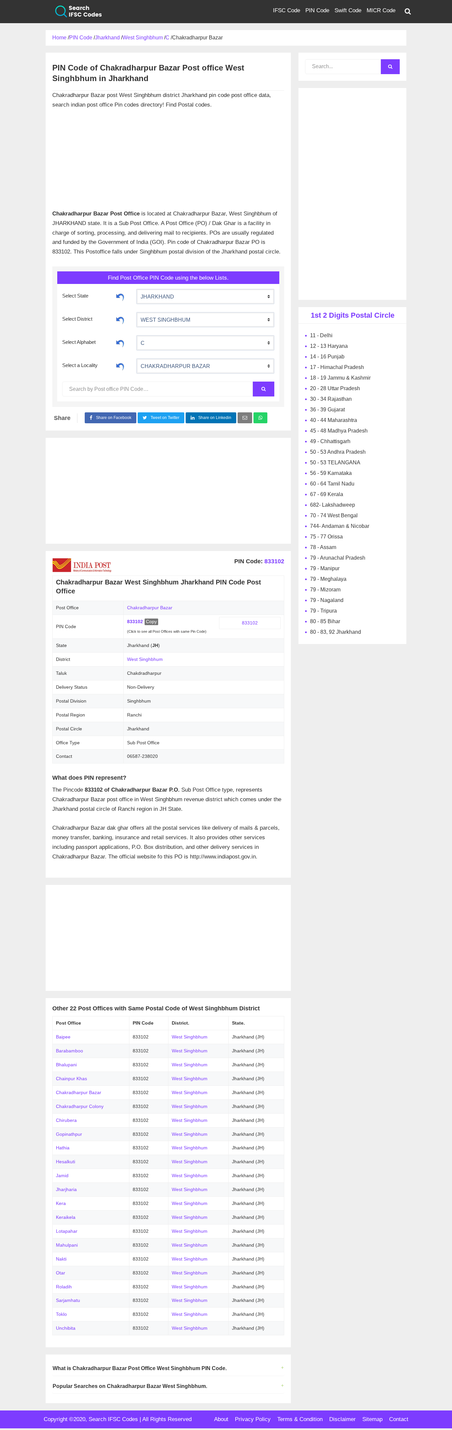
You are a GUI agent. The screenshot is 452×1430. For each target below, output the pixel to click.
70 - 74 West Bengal (334, 515)
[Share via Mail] (245, 417)
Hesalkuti (65, 1161)
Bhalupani (66, 1064)
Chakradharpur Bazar (78, 1092)
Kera (61, 1203)
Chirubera (66, 1120)
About (221, 1419)
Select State (75, 296)
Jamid (62, 1175)
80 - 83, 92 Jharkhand (335, 632)
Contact (398, 1419)
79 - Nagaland (326, 600)
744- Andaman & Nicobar (339, 526)
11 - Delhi (321, 335)
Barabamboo (69, 1050)
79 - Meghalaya (328, 579)
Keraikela (65, 1217)
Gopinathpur (69, 1134)
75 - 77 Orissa (326, 536)
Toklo (61, 1314)
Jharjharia (66, 1189)
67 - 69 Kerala (326, 494)
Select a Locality (80, 365)
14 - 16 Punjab (327, 356)
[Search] (263, 389)
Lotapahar (66, 1231)
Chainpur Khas (71, 1078)
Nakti (61, 1259)
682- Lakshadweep (332, 505)
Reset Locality (120, 366)
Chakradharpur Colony (80, 1106)
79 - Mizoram (325, 589)
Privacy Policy (253, 1419)
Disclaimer (342, 1419)
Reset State (120, 296)
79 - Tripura (323, 611)
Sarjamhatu (68, 1300)
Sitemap (372, 1419)
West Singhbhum (145, 659)
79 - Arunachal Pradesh (337, 558)
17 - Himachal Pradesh (337, 367)
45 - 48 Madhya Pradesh (339, 431)
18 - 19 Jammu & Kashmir (340, 378)
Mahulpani (67, 1245)
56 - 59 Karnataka (331, 473)
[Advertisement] (168, 156)
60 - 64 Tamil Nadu (332, 483)
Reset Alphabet (120, 342)
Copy (151, 621)
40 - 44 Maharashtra (333, 420)
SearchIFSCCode (74, 11)
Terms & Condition (300, 1419)
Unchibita (65, 1328)
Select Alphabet (79, 342)
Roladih (64, 1286)
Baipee (63, 1036)
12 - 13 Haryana (329, 346)
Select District (77, 319)
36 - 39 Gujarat (327, 409)
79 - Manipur (324, 568)
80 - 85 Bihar (325, 621)
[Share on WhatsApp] (260, 417)
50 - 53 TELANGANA (335, 462)
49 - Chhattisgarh (330, 441)
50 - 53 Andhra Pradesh (338, 452)
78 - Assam (323, 547)
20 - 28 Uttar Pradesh (335, 388)
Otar (60, 1272)
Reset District (120, 319)
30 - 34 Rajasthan (331, 399)
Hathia (62, 1147)
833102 (273, 561)
